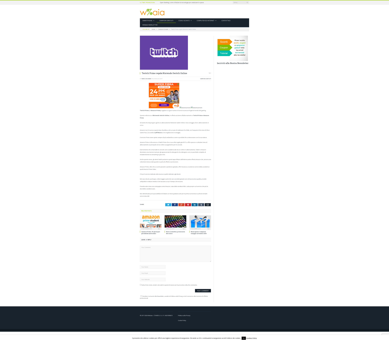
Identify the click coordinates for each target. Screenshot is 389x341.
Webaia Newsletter (149, 25)
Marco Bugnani (146, 78)
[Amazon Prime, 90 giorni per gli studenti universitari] (151, 222)
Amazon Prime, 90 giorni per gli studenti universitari (150, 232)
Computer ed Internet (205, 20)
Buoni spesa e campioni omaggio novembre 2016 (199, 232)
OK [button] (244, 338)
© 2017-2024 (144, 315)
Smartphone (147, 20)
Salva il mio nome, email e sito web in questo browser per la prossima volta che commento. (169, 285)
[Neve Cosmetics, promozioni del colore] (175, 222)
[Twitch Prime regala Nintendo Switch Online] (164, 69)
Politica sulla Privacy (184, 315)
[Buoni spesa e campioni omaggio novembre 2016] (200, 222)
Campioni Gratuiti (166, 20)
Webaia (150, 315)
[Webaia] (152, 11)
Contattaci (225, 20)
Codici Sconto (184, 20)
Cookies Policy (251, 338)
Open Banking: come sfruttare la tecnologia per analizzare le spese (182, 2)
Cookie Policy (182, 320)
